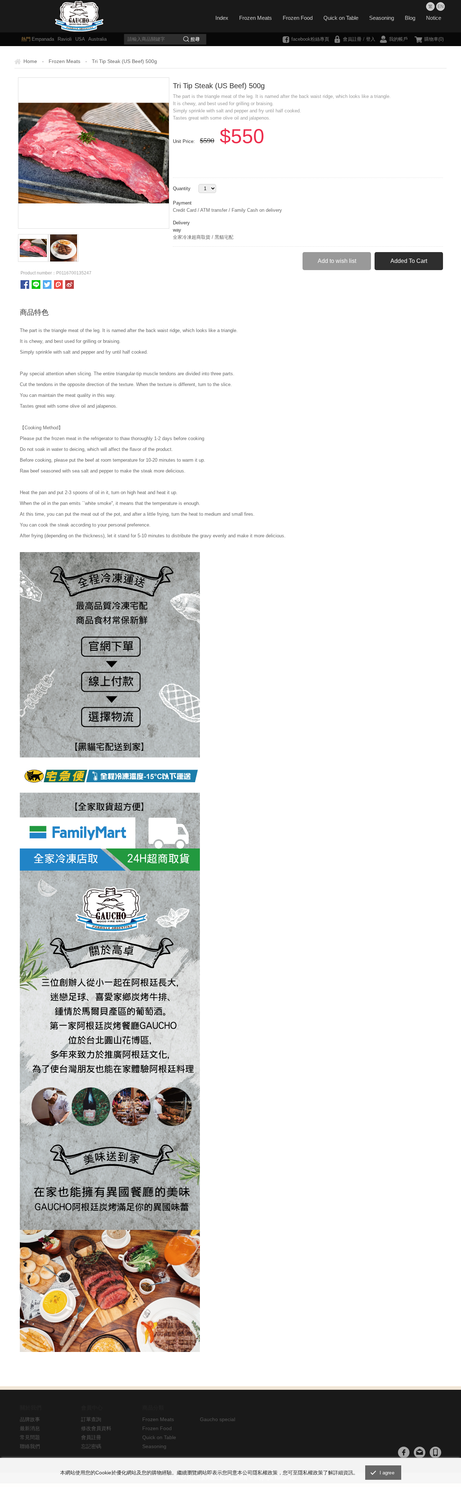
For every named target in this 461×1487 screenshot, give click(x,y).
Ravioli (64, 39)
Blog (410, 18)
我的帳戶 (398, 39)
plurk (58, 284)
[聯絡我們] (419, 1452)
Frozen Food (298, 18)
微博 (69, 284)
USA (79, 39)
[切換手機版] (435, 1452)
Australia (97, 39)
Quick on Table (340, 18)
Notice (433, 18)
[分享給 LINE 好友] (36, 284)
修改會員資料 (96, 1428)
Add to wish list (337, 261)
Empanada (43, 39)
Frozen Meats (255, 18)
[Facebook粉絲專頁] (403, 1452)
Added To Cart (408, 261)
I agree (387, 1472)
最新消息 (30, 1428)
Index (221, 18)
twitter (47, 284)
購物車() (434, 39)
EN (441, 6)
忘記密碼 (91, 1446)
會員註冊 (352, 39)
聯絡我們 (30, 1446)
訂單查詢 (91, 1419)
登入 (370, 39)
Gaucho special (217, 1419)
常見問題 (30, 1437)
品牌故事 (30, 1419)
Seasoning (381, 18)
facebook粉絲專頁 (310, 39)
